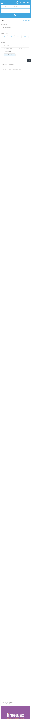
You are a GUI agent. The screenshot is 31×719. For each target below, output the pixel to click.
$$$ (18, 36)
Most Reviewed (8, 45)
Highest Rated (8, 48)
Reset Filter (27, 20)
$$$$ (25, 36)
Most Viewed (23, 45)
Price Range (4, 33)
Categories (4, 24)
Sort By (3, 42)
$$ (11, 36)
